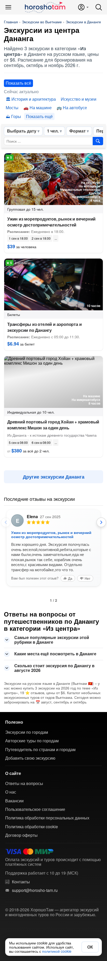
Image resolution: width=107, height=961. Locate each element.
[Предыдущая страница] (6, 522)
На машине (41, 108)
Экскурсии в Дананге (83, 22)
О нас (10, 792)
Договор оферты (21, 835)
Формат (77, 131)
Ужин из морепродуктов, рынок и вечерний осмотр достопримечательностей (51, 222)
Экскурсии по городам (26, 732)
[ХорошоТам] (44, 7)
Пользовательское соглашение (35, 809)
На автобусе (75, 108)
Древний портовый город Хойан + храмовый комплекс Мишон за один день (53, 425)
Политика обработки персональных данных (47, 818)
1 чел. (53, 131)
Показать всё (18, 83)
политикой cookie (56, 951)
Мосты (12, 108)
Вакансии (14, 800)
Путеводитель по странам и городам (40, 749)
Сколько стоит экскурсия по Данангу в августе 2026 (54, 668)
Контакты (21, 881)
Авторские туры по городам (32, 740)
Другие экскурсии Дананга (53, 476)
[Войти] (83, 7)
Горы (16, 116)
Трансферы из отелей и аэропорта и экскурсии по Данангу (44, 327)
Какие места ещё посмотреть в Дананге (55, 654)
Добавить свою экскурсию (30, 758)
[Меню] (8, 7)
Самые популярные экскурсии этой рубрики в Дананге (51, 639)
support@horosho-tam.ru (35, 890)
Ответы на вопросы (24, 783)
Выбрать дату (21, 131)
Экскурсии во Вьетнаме (42, 22)
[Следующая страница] (101, 522)
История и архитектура (33, 99)
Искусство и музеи (78, 99)
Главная (11, 22)
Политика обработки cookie (31, 826)
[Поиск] (99, 7)
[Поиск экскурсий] (98, 141)
